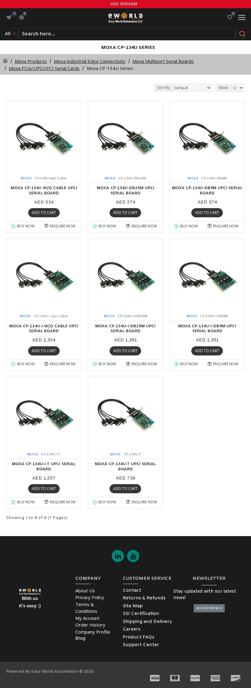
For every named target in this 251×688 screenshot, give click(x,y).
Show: (224, 87)
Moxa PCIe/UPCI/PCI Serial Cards (44, 68)
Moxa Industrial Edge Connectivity (90, 61)
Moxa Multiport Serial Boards (163, 61)
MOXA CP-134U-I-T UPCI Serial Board (44, 467)
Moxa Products (31, 61)
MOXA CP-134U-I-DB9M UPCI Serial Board (207, 329)
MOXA (26, 178)
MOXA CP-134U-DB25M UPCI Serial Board (125, 191)
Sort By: (163, 87)
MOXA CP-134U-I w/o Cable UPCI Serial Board (43, 329)
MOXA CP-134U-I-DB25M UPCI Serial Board (125, 329)
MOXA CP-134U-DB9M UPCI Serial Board (207, 191)
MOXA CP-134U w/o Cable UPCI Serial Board (44, 191)
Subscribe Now (211, 608)
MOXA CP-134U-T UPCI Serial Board (125, 467)
